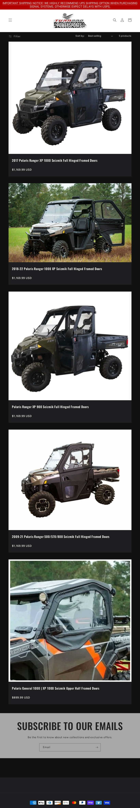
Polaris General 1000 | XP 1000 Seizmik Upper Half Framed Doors (55, 688)
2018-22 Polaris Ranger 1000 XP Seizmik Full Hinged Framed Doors (57, 269)
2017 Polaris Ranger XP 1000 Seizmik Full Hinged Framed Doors (54, 160)
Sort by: (80, 35)
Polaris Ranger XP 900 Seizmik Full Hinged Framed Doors (50, 407)
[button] (10, 20)
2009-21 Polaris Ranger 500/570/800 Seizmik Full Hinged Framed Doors (60, 536)
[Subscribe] (97, 747)
